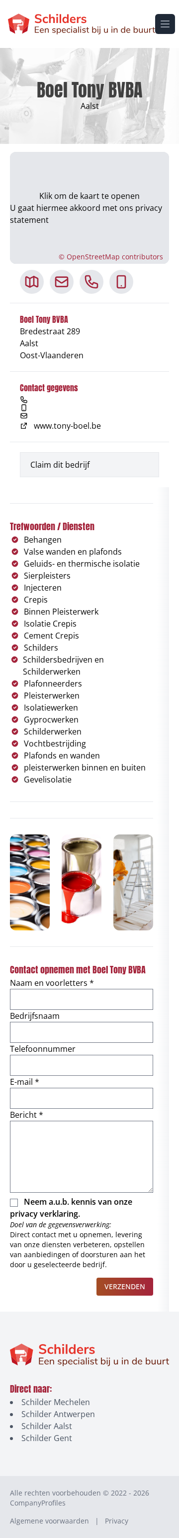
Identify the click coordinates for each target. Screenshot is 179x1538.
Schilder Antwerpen (58, 1414)
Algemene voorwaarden (49, 1521)
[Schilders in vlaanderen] (81, 24)
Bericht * (26, 1114)
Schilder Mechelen (55, 1402)
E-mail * (24, 1081)
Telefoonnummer (43, 1048)
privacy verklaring (44, 1213)
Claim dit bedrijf (60, 464)
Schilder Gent (46, 1438)
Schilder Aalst (46, 1426)
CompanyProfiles (38, 1503)
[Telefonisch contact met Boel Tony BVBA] (91, 282)
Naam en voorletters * (52, 982)
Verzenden (124, 1286)
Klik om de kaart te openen (89, 195)
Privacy (116, 1521)
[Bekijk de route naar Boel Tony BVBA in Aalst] (32, 282)
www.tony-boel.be (67, 425)
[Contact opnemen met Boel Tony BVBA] (62, 282)
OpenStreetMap (93, 256)
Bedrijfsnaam (35, 1015)
